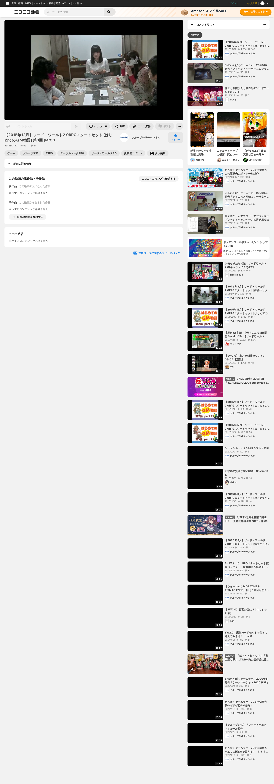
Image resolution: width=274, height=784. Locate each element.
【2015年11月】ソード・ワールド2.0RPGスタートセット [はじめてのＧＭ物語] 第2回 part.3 (246, 496)
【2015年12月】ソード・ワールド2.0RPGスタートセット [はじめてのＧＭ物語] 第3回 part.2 (246, 426)
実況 (58, 3)
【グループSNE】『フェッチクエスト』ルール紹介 (246, 726)
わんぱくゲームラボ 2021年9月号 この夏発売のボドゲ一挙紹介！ (247, 171)
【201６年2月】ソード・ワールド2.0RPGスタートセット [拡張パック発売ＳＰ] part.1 (246, 542)
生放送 (28, 3)
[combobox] (74, 12)
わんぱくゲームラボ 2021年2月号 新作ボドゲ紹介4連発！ (247, 703)
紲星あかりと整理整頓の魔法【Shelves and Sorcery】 (200, 152)
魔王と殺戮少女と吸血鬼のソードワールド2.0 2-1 (247, 90)
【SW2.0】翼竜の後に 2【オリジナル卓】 (246, 611)
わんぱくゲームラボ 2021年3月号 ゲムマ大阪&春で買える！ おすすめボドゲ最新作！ (247, 749)
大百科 (50, 3)
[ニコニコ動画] (27, 12)
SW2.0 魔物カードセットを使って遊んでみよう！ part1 (246, 634)
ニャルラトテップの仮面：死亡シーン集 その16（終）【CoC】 (227, 152)
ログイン (231, 3)
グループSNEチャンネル (146, 137)
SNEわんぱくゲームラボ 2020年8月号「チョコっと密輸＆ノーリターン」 (246, 194)
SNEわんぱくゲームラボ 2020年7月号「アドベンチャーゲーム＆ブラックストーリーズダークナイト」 (247, 67)
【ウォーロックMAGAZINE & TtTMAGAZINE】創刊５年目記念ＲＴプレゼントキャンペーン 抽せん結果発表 (247, 588)
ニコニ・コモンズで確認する (159, 178)
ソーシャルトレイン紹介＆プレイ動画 (247, 447)
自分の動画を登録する (30, 216)
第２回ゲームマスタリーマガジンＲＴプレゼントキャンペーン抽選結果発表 (247, 217)
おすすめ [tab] (194, 34)
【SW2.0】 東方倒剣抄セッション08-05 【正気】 (245, 357)
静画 (20, 3)
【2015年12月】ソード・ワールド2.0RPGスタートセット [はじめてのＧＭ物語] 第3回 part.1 (246, 43)
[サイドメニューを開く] (8, 12)
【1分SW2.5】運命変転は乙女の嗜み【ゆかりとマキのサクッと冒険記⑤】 (254, 152)
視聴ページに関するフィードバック (159, 287)
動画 (14, 3)
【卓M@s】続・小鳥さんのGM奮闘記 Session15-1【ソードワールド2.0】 (246, 334)
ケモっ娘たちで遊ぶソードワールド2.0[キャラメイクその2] (246, 265)
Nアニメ (66, 3)
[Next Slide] (176, 252)
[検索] (110, 12)
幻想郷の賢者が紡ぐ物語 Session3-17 (247, 472)
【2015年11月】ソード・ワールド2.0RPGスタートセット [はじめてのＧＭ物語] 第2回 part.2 (246, 403)
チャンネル (39, 3)
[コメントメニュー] (264, 24)
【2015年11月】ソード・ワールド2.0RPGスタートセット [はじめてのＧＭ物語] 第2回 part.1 (246, 311)
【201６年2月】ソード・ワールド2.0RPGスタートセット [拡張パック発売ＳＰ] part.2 (246, 288)
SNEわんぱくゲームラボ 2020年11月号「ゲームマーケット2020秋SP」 (247, 680)
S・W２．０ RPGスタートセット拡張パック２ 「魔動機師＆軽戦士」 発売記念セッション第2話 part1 (247, 565)
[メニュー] (179, 126)
